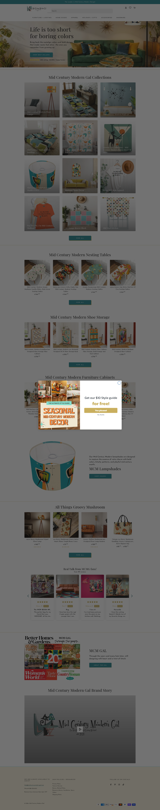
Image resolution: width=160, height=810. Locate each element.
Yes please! (101, 410)
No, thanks (100, 415)
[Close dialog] (119, 383)
